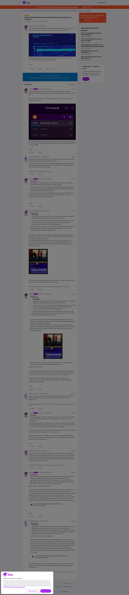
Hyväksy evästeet (45, 591)
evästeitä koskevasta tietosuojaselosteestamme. (14, 587)
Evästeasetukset (32, 591)
